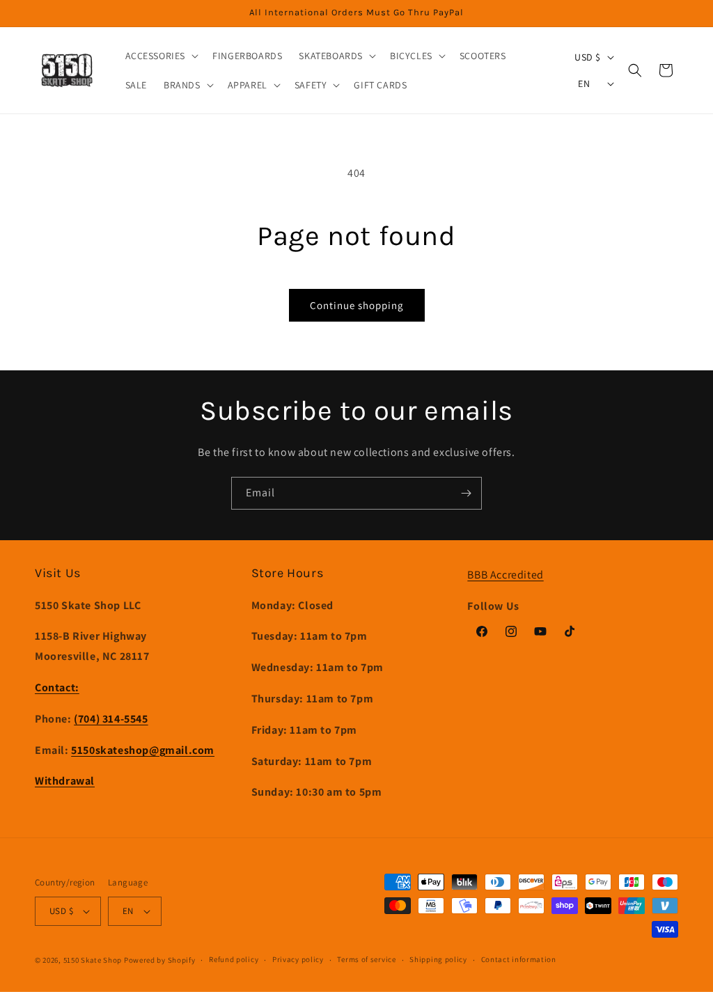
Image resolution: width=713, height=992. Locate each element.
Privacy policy (298, 959)
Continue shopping (357, 305)
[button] (161, 55)
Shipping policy (438, 959)
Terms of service (366, 959)
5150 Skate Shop (93, 960)
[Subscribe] (465, 493)
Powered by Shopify (160, 960)
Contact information (518, 959)
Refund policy (233, 959)
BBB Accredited (505, 574)
